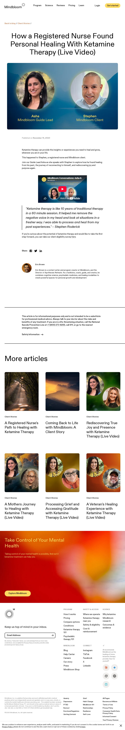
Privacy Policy (7, 727)
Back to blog (10, 23)
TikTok (86, 654)
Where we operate (91, 614)
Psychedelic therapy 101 (69, 638)
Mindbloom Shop (71, 669)
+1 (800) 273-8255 (56, 325)
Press (66, 665)
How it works (69, 614)
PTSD (65, 705)
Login (97, 5)
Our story (67, 662)
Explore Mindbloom (18, 593)
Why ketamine (109, 614)
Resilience (87, 711)
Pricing (71, 5)
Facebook (87, 658)
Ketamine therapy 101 (71, 631)
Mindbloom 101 (88, 705)
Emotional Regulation (71, 711)
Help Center (69, 654)
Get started (112, 5)
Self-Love (86, 714)
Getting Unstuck (69, 714)
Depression (67, 701)
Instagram (88, 650)
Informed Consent (109, 716)
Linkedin (87, 665)
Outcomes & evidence (108, 626)
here (83, 727)
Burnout (66, 708)
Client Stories (24, 23)
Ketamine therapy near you (91, 619)
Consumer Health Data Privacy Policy (111, 712)
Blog (65, 650)
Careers (67, 658)
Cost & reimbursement (90, 630)
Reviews (61, 5)
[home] (15, 5)
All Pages (106, 698)
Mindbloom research (108, 619)
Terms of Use (19, 645)
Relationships (88, 708)
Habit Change (88, 701)
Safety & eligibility (91, 625)
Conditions (68, 625)
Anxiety (66, 698)
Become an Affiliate (110, 701)
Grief (85, 698)
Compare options (71, 622)
